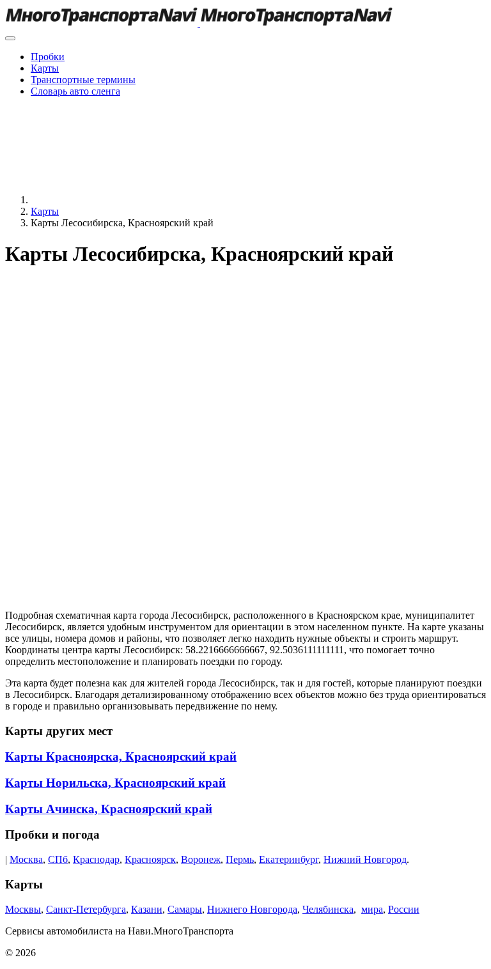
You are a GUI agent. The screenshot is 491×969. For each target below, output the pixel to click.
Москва (26, 859)
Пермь (240, 859)
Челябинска (328, 909)
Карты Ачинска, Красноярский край (108, 809)
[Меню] (10, 38)
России (403, 909)
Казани (146, 909)
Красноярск (150, 859)
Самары (185, 909)
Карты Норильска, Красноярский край (115, 782)
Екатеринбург (288, 859)
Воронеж (201, 859)
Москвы (23, 909)
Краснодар (96, 859)
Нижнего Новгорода (252, 909)
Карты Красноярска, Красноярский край (121, 756)
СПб (58, 859)
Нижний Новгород (365, 859)
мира (372, 909)
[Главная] (126, 199)
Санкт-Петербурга (86, 909)
